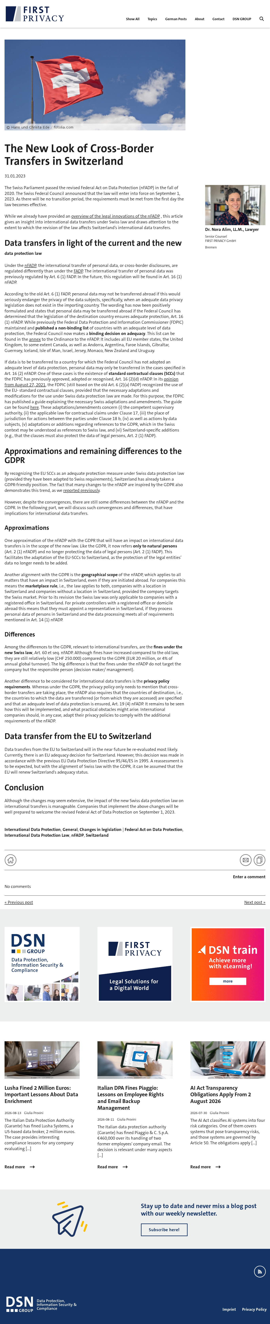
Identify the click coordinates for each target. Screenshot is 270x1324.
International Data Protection (33, 829)
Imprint (229, 1309)
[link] (176, 19)
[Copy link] (259, 860)
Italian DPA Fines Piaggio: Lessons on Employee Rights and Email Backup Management (130, 1098)
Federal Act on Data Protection (153, 829)
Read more (15, 1167)
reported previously (81, 490)
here (34, 407)
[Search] (262, 19)
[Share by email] (246, 860)
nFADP (30, 265)
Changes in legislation (101, 829)
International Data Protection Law (37, 835)
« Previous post (19, 902)
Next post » (254, 902)
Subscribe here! (164, 1230)
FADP (78, 271)
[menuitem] (133, 19)
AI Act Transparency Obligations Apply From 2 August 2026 (220, 1094)
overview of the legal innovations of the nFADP (115, 216)
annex (35, 339)
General (70, 829)
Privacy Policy (254, 1309)
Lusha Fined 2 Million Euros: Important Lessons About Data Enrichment (41, 1094)
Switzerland (97, 835)
